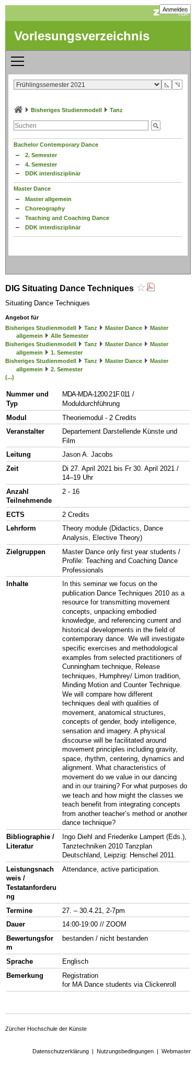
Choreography (45, 208)
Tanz (116, 110)
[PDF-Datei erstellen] (150, 288)
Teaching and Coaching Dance (67, 218)
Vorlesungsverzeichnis (81, 36)
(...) (9, 377)
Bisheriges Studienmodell (66, 110)
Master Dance (32, 188)
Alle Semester (69, 336)
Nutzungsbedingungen (125, 1051)
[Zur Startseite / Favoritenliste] (18, 110)
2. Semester (41, 155)
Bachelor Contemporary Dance (56, 144)
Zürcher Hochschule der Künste (46, 1029)
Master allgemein (48, 199)
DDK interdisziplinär (52, 173)
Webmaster (176, 1051)
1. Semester (67, 352)
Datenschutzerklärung (60, 1051)
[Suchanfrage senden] (155, 125)
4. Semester (41, 164)
